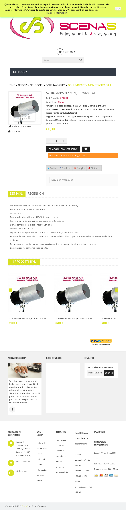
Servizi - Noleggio (30, 85)
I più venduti (61, 440)
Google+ (80, 168)
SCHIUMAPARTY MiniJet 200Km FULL (73, 318)
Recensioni (36, 194)
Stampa (16, 131)
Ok (118, 8)
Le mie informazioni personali (42, 470)
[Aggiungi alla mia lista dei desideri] (86, 149)
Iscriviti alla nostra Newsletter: (100, 367)
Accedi (39, 480)
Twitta (52, 168)
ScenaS (25, 506)
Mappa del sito (62, 472)
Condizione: (51, 102)
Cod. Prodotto (52, 98)
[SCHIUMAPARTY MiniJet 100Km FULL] (28, 292)
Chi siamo (60, 467)
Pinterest (95, 168)
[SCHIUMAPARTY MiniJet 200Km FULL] (74, 292)
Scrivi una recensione (62, 179)
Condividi (66, 168)
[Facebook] (12, 409)
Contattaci (60, 445)
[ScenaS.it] (63, 25)
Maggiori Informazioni (56, 13)
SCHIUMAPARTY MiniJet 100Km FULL (27, 318)
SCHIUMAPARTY (55, 85)
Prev (10, 290)
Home (11, 85)
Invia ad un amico (21, 126)
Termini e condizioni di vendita (61, 456)
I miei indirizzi (42, 459)
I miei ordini (42, 443)
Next (116, 290)
